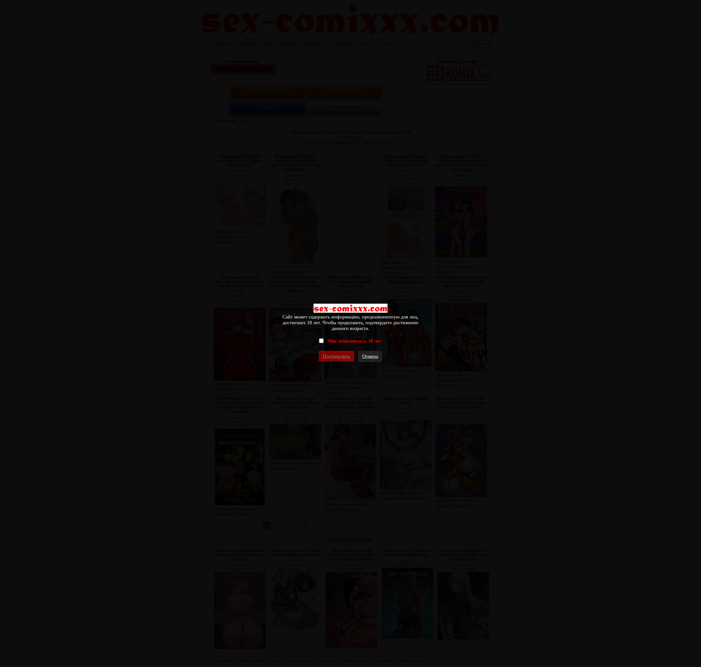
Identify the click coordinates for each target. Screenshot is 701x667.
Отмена (370, 356)
